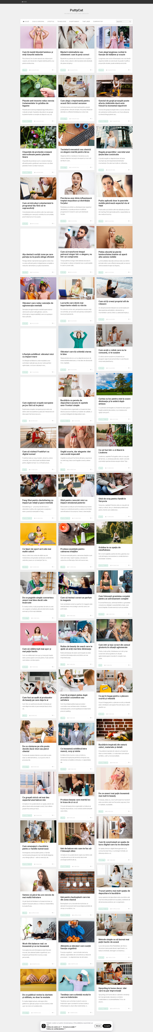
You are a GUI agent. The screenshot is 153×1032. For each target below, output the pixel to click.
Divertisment (74, 21)
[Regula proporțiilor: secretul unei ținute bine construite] (114, 148)
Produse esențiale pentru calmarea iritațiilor (72, 550)
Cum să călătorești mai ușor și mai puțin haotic (36, 650)
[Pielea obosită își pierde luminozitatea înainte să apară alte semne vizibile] (114, 248)
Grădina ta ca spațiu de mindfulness (110, 548)
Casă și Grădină (27, 121)
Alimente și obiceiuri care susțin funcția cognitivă (75, 947)
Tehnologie (61, 21)
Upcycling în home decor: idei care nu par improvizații (112, 989)
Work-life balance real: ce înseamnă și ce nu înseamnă (35, 944)
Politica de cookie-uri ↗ (54, 1027)
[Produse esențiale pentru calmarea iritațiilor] (76, 545)
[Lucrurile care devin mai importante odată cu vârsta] (76, 299)
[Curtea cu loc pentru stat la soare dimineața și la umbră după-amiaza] (114, 395)
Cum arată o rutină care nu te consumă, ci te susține (112, 351)
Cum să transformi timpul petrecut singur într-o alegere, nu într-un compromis (76, 254)
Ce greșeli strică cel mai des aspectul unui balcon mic (35, 798)
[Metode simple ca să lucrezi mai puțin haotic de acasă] (114, 935)
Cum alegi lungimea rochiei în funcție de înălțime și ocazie (112, 53)
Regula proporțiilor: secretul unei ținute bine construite (114, 153)
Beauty (24, 70)
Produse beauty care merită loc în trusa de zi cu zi (75, 801)
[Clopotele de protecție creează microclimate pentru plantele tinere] (38, 148)
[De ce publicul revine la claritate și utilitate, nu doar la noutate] (38, 991)
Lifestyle (50, 21)
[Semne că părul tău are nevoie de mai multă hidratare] (38, 891)
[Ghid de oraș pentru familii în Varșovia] (114, 494)
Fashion (63, 70)
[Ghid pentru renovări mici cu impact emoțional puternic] (76, 496)
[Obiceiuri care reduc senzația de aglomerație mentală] (38, 299)
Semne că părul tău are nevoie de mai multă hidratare (38, 896)
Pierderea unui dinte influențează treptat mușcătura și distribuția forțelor (76, 200)
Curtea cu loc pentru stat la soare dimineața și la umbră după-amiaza (114, 401)
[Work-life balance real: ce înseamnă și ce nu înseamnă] (38, 939)
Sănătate (63, 221)
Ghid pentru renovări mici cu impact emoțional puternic (73, 501)
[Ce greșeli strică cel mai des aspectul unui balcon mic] (38, 793)
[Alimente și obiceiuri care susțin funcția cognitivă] (76, 942)
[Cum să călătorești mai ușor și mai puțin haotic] (38, 645)
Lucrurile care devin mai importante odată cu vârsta (73, 304)
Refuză (98, 1026)
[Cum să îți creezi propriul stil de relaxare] (114, 297)
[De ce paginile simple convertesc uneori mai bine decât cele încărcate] (38, 593)
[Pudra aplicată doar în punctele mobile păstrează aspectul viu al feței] (114, 196)
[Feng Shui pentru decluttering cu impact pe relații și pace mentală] (38, 496)
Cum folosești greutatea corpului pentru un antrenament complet (114, 597)
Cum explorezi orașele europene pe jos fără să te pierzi (37, 404)
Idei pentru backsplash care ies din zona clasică (75, 898)
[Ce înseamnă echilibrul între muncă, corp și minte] (76, 744)
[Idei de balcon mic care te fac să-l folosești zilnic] (76, 844)
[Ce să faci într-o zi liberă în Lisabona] (114, 446)
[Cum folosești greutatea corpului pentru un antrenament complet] (114, 592)
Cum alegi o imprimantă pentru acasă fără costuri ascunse (75, 101)
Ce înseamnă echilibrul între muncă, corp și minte (73, 749)
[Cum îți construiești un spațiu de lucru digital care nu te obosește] (114, 838)
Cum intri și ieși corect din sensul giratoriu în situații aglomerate (114, 646)
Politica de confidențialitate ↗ (56, 1029)
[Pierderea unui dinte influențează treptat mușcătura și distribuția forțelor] (76, 194)
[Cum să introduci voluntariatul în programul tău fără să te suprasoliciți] (38, 199)
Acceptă (107, 1026)
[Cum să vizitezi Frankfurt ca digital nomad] (38, 447)
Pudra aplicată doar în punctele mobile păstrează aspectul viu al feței (114, 203)
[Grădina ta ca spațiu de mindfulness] (114, 543)
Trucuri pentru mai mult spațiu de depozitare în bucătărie (114, 892)
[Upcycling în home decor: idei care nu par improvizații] (114, 984)
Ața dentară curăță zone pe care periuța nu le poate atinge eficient (38, 255)
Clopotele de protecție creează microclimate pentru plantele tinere (37, 154)
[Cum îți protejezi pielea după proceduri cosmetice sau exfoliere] (76, 691)
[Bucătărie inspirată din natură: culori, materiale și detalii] (114, 740)
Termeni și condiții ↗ (69, 1027)
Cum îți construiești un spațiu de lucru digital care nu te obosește (114, 843)
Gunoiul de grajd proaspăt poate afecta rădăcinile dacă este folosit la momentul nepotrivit (114, 103)
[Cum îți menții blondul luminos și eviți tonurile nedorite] (38, 48)
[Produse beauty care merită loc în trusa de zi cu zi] (76, 796)
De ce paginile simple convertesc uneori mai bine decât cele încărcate (38, 600)
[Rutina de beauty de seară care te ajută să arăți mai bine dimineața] (76, 642)
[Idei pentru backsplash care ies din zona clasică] (76, 893)
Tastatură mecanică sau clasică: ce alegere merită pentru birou (75, 150)
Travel (24, 421)
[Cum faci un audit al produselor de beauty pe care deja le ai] (38, 693)
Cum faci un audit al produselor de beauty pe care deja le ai (37, 698)
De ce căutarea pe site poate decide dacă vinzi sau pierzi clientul (35, 749)
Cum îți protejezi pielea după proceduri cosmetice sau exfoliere (73, 697)
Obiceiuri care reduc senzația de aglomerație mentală (37, 304)
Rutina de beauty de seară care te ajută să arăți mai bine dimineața (76, 647)
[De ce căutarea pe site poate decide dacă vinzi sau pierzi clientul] (38, 742)
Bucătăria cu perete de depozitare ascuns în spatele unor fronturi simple (74, 403)
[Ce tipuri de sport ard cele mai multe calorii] (38, 545)
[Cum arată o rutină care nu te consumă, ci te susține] (114, 346)
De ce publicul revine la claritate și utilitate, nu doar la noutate (37, 996)
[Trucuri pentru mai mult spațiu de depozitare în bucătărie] (114, 887)
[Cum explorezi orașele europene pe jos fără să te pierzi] (38, 399)
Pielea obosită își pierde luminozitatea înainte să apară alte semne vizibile (113, 254)
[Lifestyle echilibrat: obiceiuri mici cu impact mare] (38, 350)
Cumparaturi (98, 21)
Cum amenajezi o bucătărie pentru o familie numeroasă (35, 847)
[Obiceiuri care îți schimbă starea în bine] (76, 347)
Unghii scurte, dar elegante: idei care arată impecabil (75, 452)
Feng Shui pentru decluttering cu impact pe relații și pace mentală (37, 501)
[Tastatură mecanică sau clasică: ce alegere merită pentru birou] (76, 145)
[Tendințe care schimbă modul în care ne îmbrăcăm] (76, 990)
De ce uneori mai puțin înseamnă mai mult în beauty (114, 794)
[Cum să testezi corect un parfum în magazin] (76, 593)
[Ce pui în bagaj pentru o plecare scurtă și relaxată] (114, 692)
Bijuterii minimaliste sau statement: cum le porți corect (74, 53)
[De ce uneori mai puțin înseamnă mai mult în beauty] (114, 789)
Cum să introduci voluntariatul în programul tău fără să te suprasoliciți (37, 205)
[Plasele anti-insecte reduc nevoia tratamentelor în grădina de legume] (38, 97)
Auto (100, 665)
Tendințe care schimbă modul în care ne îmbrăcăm (75, 995)
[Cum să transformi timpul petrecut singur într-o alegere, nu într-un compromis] (76, 248)
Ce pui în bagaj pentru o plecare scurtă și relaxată (113, 697)
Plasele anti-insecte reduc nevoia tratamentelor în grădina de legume (38, 103)
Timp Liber (86, 21)
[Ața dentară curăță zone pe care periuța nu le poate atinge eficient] (38, 250)
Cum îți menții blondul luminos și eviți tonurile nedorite (37, 53)
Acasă (25, 1)
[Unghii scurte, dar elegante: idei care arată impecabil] (76, 447)
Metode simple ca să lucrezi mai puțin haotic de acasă (114, 940)
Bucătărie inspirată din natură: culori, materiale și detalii (113, 745)
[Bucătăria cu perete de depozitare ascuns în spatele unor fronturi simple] (76, 396)
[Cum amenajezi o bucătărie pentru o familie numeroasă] (38, 842)
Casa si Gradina (38, 21)
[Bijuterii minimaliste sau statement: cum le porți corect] (76, 48)
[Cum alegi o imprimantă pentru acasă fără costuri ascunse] (76, 97)
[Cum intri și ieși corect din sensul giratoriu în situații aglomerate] (114, 641)
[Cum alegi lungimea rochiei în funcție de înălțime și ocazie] (114, 48)
